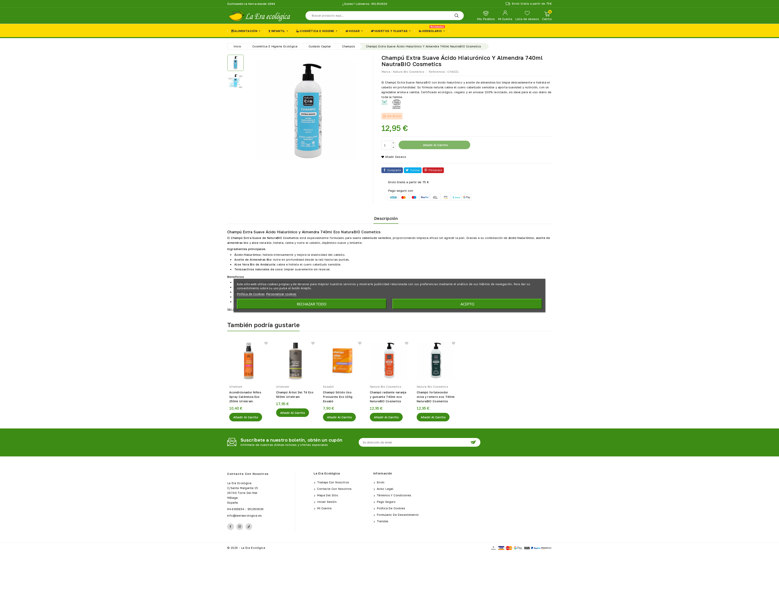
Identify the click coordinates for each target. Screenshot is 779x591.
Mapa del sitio (327, 495)
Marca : (386, 71)
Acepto (467, 304)
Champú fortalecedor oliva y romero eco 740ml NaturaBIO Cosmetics (436, 397)
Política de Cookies (390, 508)
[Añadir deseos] (266, 343)
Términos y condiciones (393, 495)
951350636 (378, 3)
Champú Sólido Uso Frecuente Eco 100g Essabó (337, 397)
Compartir (394, 170)
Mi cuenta (323, 508)
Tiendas (382, 521)
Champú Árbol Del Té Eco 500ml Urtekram (294, 394)
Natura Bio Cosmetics (408, 71)
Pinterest (435, 170)
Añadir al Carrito (245, 417)
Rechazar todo (311, 304)
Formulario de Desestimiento (397, 514)
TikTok (248, 526)
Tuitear (415, 170)
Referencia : (438, 71)
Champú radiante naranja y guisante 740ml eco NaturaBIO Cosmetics (388, 397)
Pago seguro (386, 501)
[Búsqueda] (457, 15)
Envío (380, 482)
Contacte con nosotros (248, 473)
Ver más (233, 309)
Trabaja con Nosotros (332, 482)
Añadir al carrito (435, 145)
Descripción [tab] (386, 218)
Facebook (230, 526)
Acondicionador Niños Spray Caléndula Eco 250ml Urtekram (245, 397)
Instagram (239, 526)
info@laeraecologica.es (244, 515)
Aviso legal (385, 488)
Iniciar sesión (326, 501)
